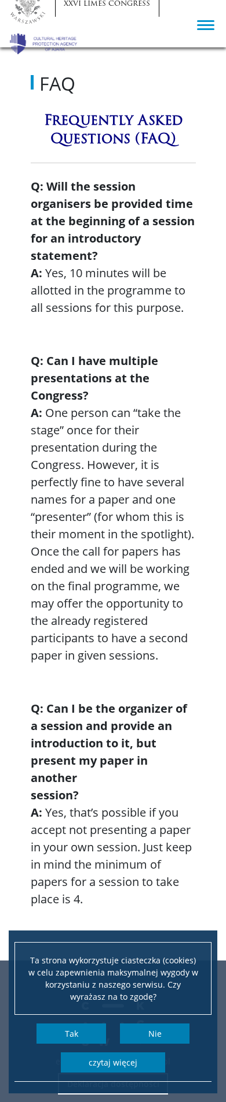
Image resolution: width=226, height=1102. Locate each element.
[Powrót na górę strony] (201, 1029)
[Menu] (205, 24)
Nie (155, 1033)
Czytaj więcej (113, 1062)
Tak (71, 1033)
